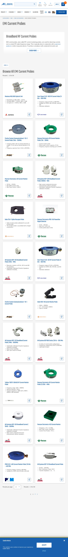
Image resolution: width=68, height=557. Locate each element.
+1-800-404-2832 (61, 12)
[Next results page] (37, 494)
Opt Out (44, 551)
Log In (56, 4)
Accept (44, 545)
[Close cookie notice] (64, 540)
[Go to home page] (7, 4)
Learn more (6, 548)
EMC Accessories (18, 18)
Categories (6, 18)
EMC (12, 18)
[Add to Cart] (29, 114)
